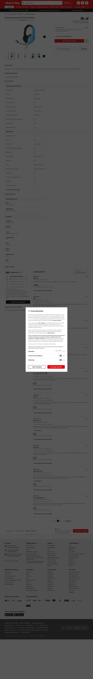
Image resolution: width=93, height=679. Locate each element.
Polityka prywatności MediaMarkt (34, 346)
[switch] (60, 356)
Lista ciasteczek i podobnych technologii (36, 348)
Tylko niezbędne (37, 367)
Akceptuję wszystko (56, 367)
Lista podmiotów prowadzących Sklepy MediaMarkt (52, 346)
